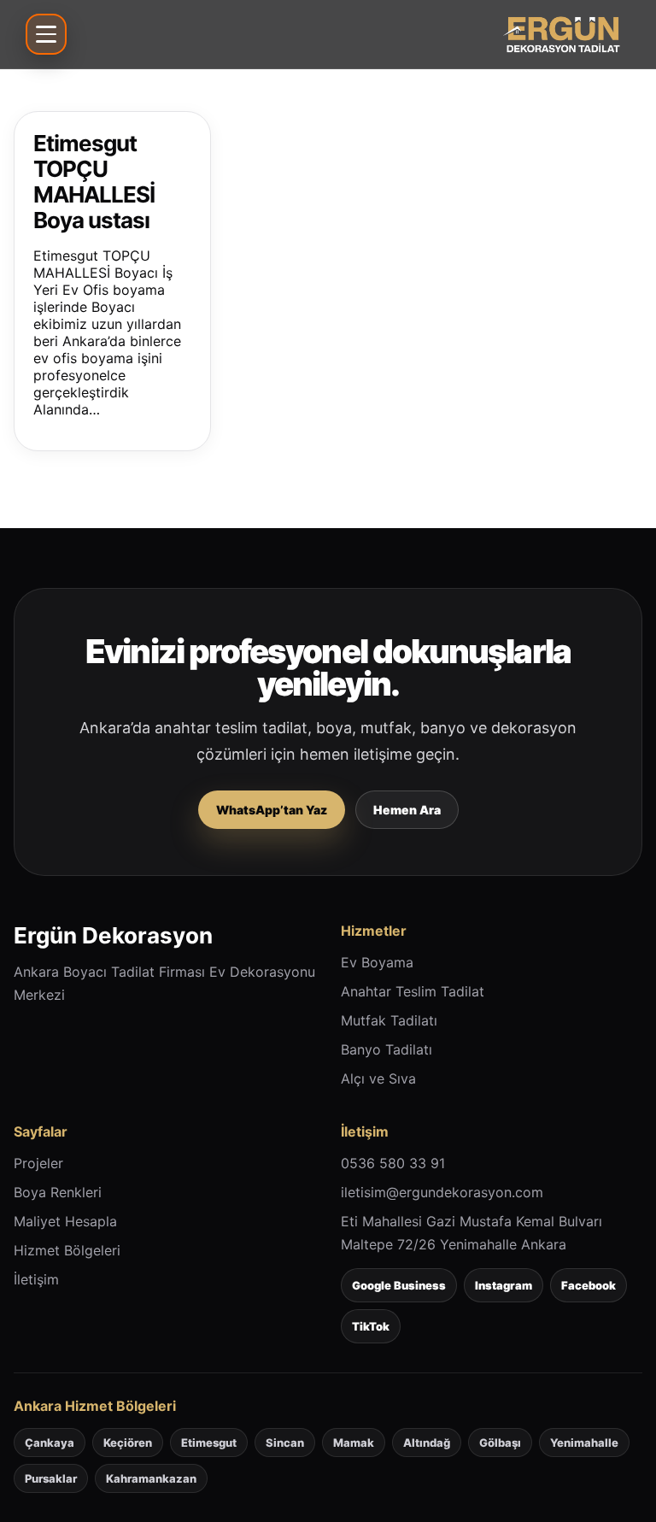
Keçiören (127, 1442)
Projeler (38, 1163)
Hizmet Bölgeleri (67, 1250)
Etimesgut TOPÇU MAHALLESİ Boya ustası (94, 181)
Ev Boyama (377, 962)
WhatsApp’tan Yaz (271, 809)
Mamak (353, 1442)
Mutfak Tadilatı (389, 1020)
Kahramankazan (151, 1478)
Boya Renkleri (58, 1192)
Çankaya (49, 1442)
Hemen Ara (407, 809)
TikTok (371, 1326)
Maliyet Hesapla (65, 1221)
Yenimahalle (584, 1442)
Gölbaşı (500, 1442)
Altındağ (426, 1442)
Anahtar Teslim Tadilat (412, 991)
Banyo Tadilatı (386, 1049)
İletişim (36, 1279)
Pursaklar (51, 1478)
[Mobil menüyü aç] (46, 34)
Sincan (285, 1442)
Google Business (399, 1285)
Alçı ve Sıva (378, 1078)
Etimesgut (209, 1442)
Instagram (503, 1285)
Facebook (588, 1285)
